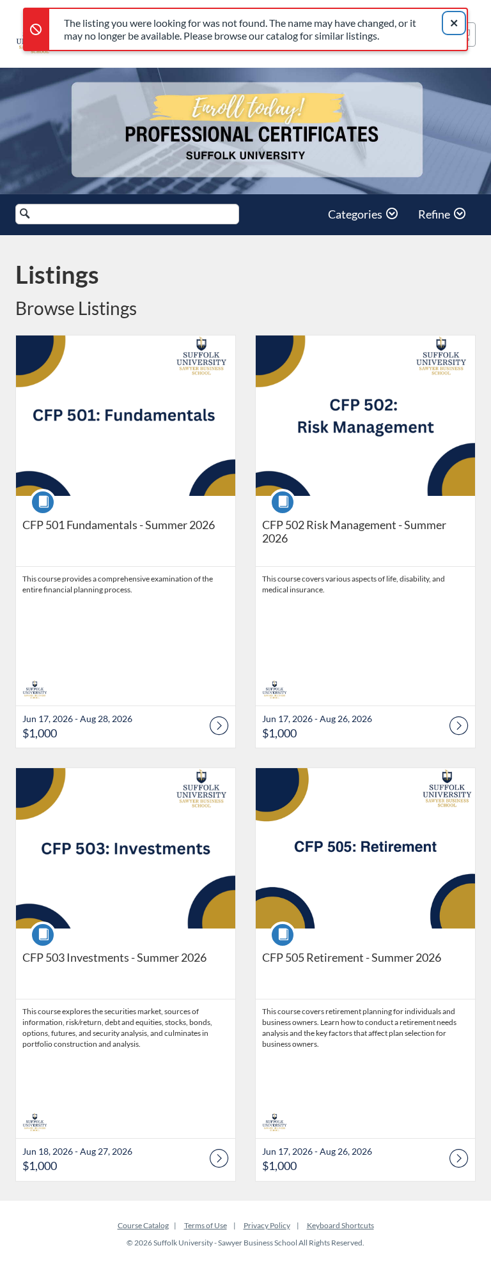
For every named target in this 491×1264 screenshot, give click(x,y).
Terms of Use (205, 1225)
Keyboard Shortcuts (340, 1225)
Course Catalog (143, 1225)
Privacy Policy (267, 1225)
